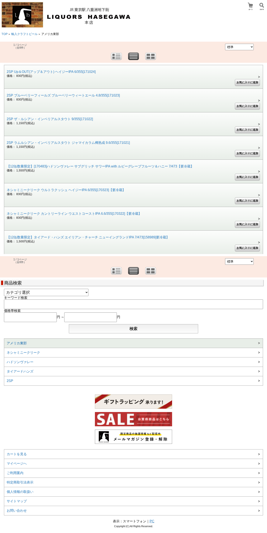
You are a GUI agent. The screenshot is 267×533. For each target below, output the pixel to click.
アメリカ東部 (17, 343)
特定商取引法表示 (20, 482)
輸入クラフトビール (24, 34)
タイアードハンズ (20, 371)
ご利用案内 (15, 473)
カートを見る (17, 454)
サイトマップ (17, 501)
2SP (10, 381)
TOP (4, 34)
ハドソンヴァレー (20, 362)
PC (152, 521)
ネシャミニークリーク (23, 352)
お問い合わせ (17, 510)
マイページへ (17, 463)
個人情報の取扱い (20, 491)
